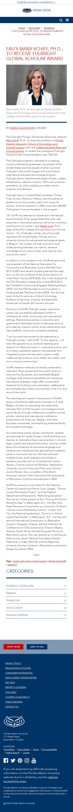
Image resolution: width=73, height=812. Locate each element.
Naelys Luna (46, 226)
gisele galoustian (22, 128)
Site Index (10, 692)
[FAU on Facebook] (6, 760)
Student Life (13, 600)
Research (11, 592)
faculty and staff (57, 561)
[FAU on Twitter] (12, 760)
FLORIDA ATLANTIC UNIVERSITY (36, 2)
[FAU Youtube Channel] (34, 760)
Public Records (14, 701)
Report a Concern (15, 687)
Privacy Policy (13, 663)
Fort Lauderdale (49, 749)
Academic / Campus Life (19, 585)
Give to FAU (37, 646)
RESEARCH (49, 28)
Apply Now (13, 646)
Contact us (11, 706)
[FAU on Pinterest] (20, 760)
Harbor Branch (13, 752)
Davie (36, 749)
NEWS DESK (34, 28)
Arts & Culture (14, 607)
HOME (21, 28)
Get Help (10, 682)
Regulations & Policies (18, 668)
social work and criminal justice (30, 561)
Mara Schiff (12, 140)
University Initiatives (17, 614)
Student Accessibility (17, 697)
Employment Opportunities (21, 677)
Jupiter (26, 752)
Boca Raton (9, 749)
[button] (61, 19)
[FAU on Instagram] (27, 760)
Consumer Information (18, 672)
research (12, 564)
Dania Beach (24, 749)
